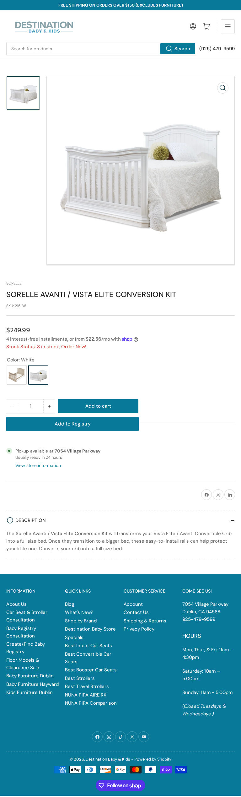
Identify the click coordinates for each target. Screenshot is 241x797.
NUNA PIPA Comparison (91, 703)
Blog (69, 604)
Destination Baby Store (90, 629)
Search (182, 49)
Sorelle (14, 283)
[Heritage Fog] (16, 375)
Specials (74, 637)
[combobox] (101, 48)
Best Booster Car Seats (91, 670)
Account (133, 604)
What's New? (79, 612)
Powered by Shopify (152, 759)
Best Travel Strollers (87, 686)
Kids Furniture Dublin (29, 692)
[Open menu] (228, 26)
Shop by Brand (81, 621)
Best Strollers (80, 678)
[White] (38, 375)
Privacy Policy (139, 629)
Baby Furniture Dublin (30, 676)
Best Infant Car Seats (88, 645)
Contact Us (136, 612)
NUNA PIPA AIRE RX (85, 695)
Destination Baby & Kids (108, 759)
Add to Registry (73, 423)
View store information (38, 465)
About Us (16, 604)
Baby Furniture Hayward (32, 684)
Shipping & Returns (145, 621)
